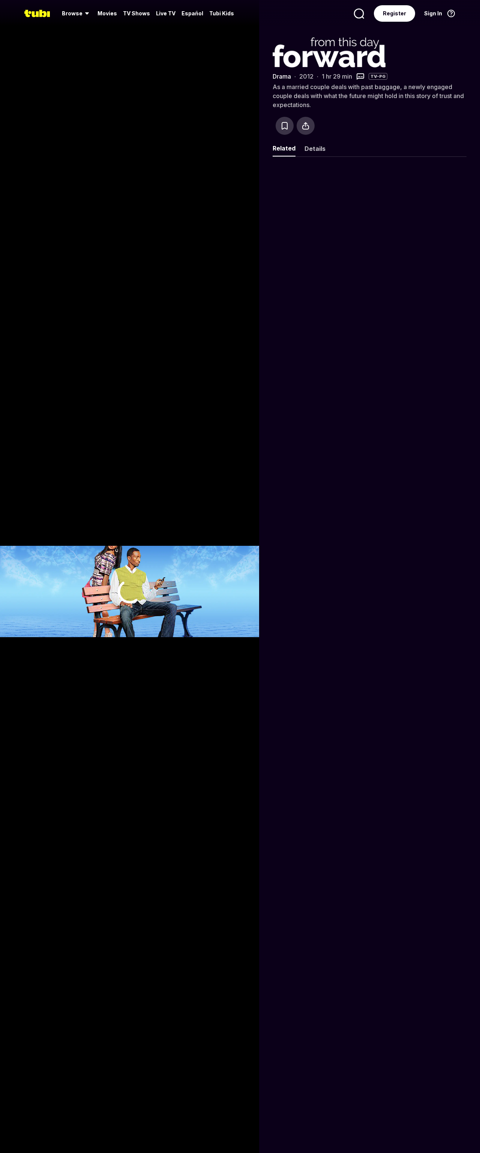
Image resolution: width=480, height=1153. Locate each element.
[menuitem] (77, 13)
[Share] (306, 126)
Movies (107, 13)
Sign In (433, 13)
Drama (282, 76)
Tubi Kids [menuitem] (221, 13)
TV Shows (136, 13)
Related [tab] (284, 148)
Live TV (166, 13)
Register (394, 13)
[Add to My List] (285, 126)
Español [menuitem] (192, 13)
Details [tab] (315, 148)
